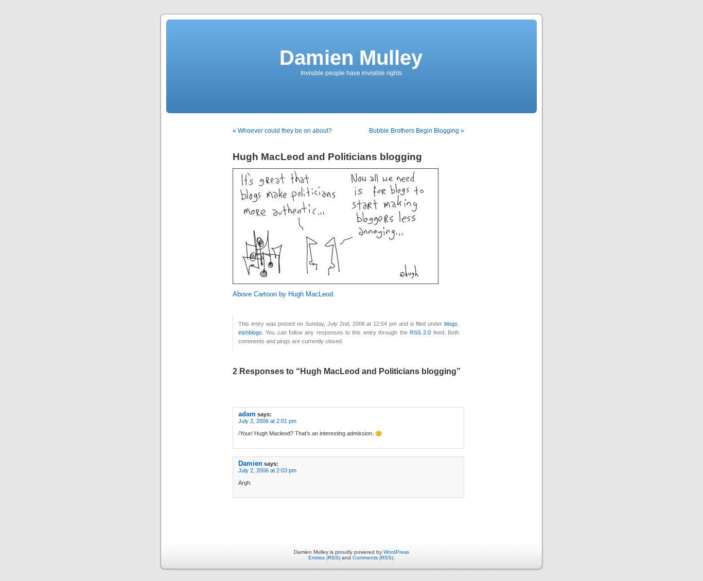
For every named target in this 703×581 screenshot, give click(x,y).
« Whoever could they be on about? (282, 130)
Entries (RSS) (324, 557)
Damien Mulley (351, 57)
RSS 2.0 (420, 332)
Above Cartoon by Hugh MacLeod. (284, 294)
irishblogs (250, 332)
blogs (451, 324)
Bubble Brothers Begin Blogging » (416, 130)
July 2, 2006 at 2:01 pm (267, 421)
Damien (250, 463)
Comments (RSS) (373, 557)
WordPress (396, 552)
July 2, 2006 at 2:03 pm (267, 470)
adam (247, 414)
